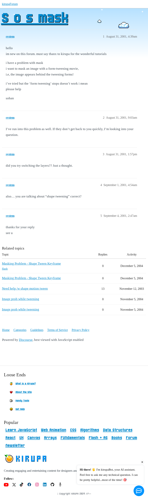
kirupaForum (10, 4)
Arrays (50, 438)
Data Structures (117, 430)
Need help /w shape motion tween (25, 288)
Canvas (33, 438)
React (10, 438)
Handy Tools (22, 400)
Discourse (26, 340)
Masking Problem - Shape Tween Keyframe (31, 263)
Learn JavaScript (21, 430)
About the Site (23, 392)
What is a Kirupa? (25, 383)
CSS (73, 430)
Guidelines (36, 330)
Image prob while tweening (20, 299)
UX (21, 438)
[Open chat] (139, 490)
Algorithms (89, 430)
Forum (131, 438)
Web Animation (53, 430)
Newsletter (15, 445)
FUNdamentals (73, 438)
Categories (19, 330)
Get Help (20, 409)
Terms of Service (57, 330)
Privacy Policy (80, 330)
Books (116, 438)
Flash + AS (98, 438)
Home (6, 330)
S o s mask (34, 18)
